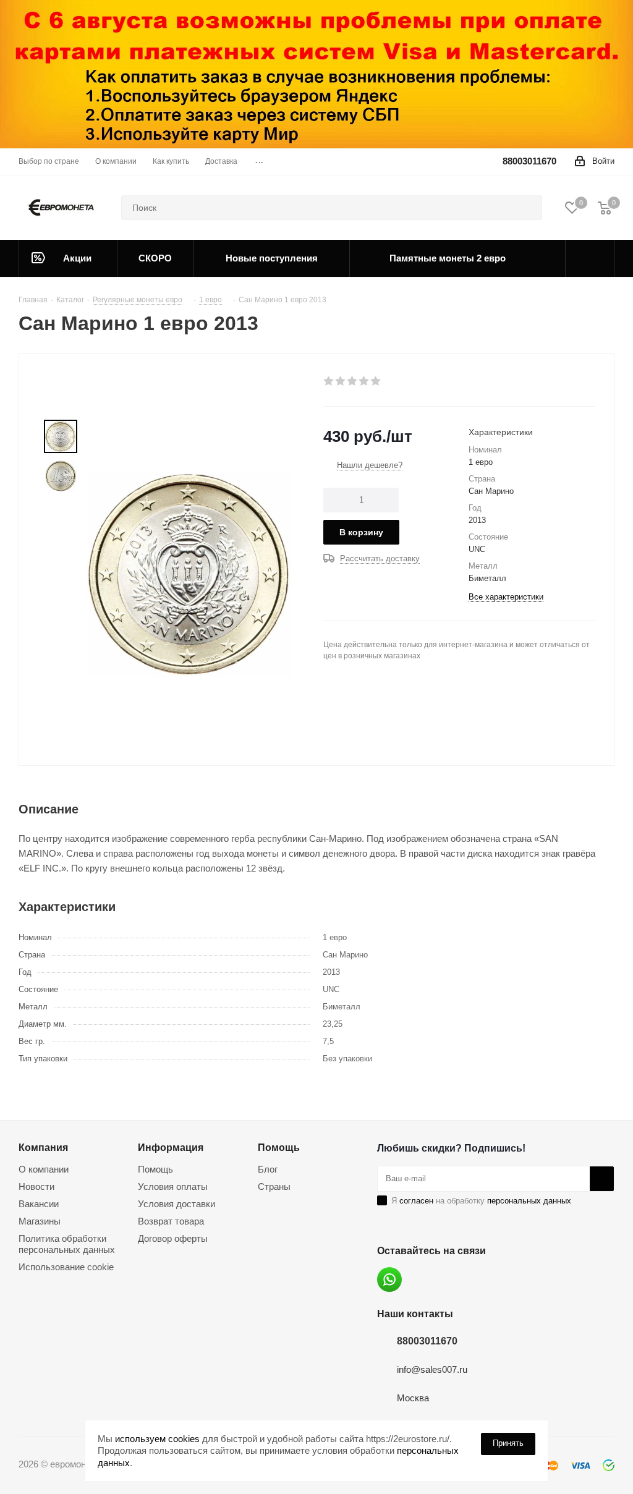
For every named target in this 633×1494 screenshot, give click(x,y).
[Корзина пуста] (604, 207)
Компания (43, 1147)
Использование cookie (66, 1267)
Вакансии (39, 1204)
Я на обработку (481, 1200)
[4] (364, 381)
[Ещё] (590, 258)
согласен (416, 1200)
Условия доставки (176, 1204)
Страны (274, 1186)
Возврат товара (171, 1221)
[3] (353, 381)
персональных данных (529, 1200)
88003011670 (529, 161)
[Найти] (527, 207)
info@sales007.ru (432, 1369)
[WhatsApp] (389, 1279)
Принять (508, 1443)
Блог (268, 1169)
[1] (329, 381)
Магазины (40, 1221)
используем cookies (157, 1438)
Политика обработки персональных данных (67, 1244)
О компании (44, 1169)
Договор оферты (173, 1238)
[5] (376, 381)
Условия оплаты (173, 1186)
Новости (36, 1186)
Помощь (155, 1169)
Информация (170, 1147)
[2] (341, 381)
